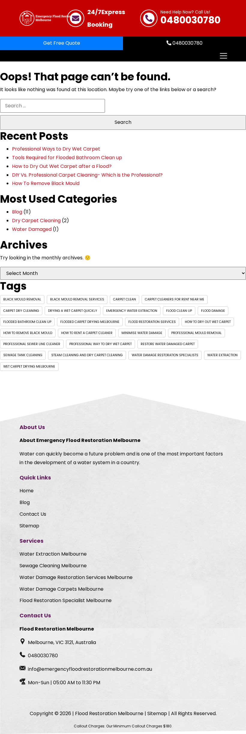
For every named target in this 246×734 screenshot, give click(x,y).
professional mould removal (196, 333)
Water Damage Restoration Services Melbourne (76, 577)
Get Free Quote (61, 43)
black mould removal (22, 299)
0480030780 (190, 18)
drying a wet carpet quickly (72, 311)
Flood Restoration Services (152, 322)
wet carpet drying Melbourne (29, 366)
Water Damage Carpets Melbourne (62, 589)
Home (27, 490)
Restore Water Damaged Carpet (168, 344)
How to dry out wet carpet (208, 322)
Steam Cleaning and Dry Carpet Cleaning (87, 355)
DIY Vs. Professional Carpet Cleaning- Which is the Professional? (87, 175)
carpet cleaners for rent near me (174, 299)
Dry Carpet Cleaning (36, 220)
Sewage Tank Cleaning (22, 355)
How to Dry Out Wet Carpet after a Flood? (62, 166)
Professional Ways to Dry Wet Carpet (56, 148)
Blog (17, 211)
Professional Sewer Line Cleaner (31, 344)
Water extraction (222, 355)
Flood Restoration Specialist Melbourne (66, 600)
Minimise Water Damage (142, 333)
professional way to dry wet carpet (100, 344)
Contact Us (33, 514)
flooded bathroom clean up (27, 322)
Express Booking (106, 18)
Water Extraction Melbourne (53, 553)
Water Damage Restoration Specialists (165, 355)
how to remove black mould (27, 333)
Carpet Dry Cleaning (21, 311)
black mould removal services (77, 299)
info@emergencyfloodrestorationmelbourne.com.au (90, 669)
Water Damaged (32, 229)
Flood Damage (213, 311)
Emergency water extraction (131, 311)
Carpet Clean (124, 299)
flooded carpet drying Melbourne (89, 322)
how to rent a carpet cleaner (86, 333)
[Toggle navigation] (223, 55)
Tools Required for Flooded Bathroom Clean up (67, 157)
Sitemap (29, 525)
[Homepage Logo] (49, 18)
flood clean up (179, 311)
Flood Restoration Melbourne (109, 713)
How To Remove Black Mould (46, 183)
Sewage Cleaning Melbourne (53, 565)
